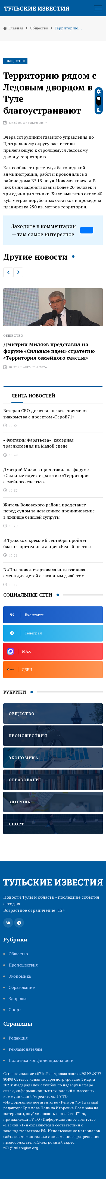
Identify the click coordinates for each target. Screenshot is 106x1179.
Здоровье (18, 998)
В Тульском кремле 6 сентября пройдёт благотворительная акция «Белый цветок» (47, 543)
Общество (39, 28)
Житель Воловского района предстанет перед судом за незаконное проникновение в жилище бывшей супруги (49, 511)
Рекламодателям (25, 1049)
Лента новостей (33, 396)
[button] (8, 272)
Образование (22, 987)
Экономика (20, 976)
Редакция (18, 1038)
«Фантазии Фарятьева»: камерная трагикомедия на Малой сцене (38, 443)
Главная (15, 28)
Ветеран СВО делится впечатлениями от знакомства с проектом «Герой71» (45, 414)
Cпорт (15, 1010)
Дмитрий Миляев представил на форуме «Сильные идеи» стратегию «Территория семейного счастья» (49, 351)
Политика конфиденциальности (41, 1060)
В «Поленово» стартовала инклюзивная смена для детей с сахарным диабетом (44, 573)
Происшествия (23, 965)
